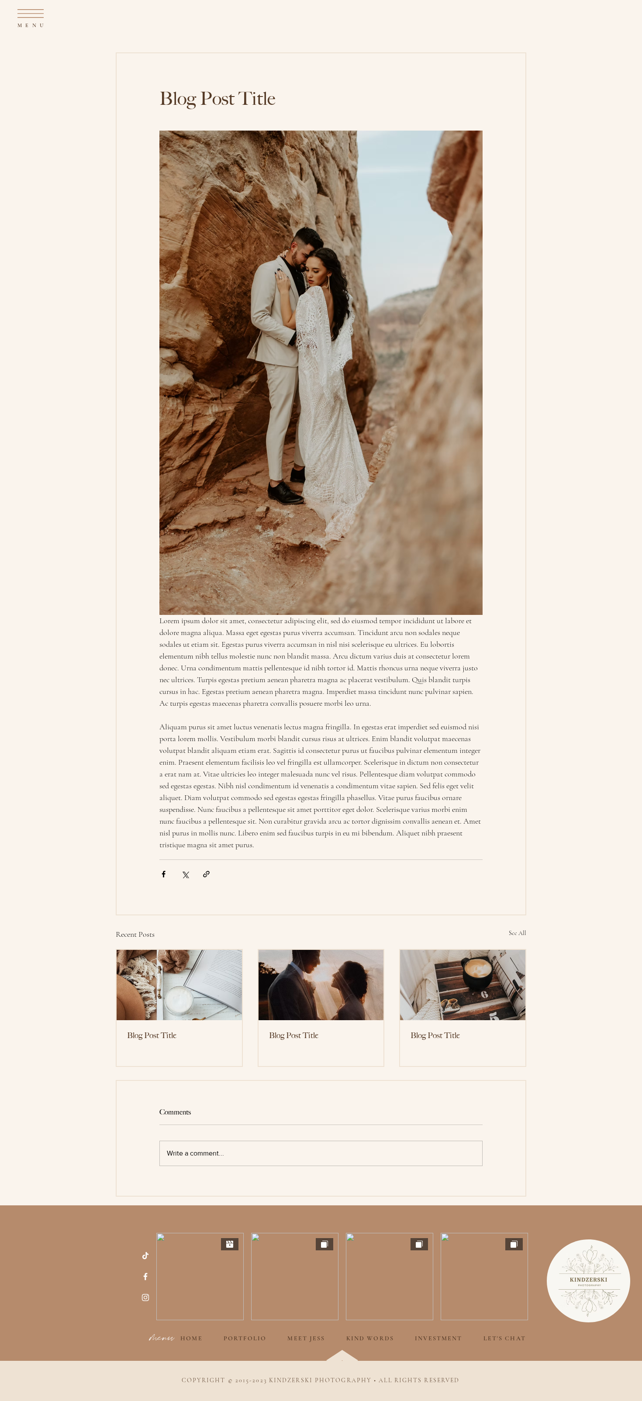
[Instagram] (145, 1297)
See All (517, 933)
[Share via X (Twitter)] (185, 874)
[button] (30, 13)
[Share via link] (206, 874)
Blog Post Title (151, 1035)
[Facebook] (145, 1276)
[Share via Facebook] (163, 874)
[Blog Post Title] (179, 985)
